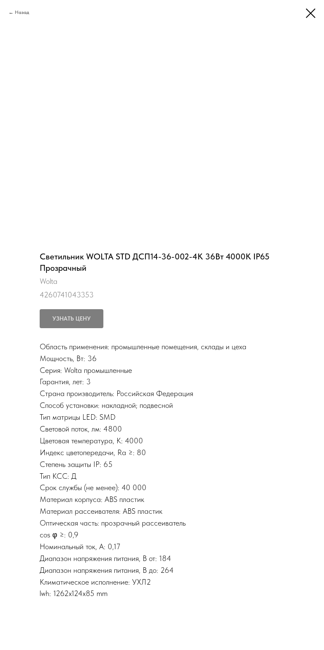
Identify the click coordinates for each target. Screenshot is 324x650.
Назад (22, 12)
